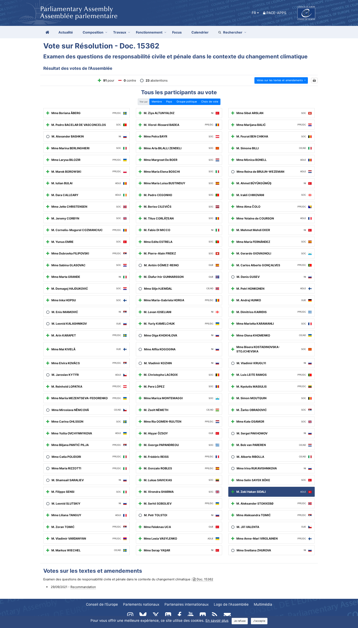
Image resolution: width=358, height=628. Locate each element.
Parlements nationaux (141, 604)
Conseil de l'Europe (102, 604)
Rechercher (232, 32)
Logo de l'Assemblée (231, 604)
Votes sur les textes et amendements (280, 80)
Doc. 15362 (205, 579)
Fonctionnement (149, 32)
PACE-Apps (276, 13)
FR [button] (254, 13)
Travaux (119, 32)
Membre (157, 101)
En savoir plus (217, 620)
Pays (169, 101)
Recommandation (83, 587)
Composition (93, 32)
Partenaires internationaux (186, 604)
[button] (314, 80)
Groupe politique (187, 101)
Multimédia (263, 604)
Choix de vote (209, 101)
